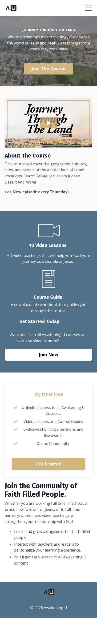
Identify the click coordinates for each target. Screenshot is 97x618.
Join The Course (49, 68)
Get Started (48, 464)
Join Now (48, 354)
